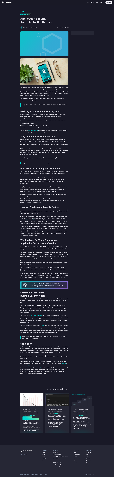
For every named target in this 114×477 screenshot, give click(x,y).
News (75, 458)
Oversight (44, 458)
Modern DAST (55, 452)
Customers (88, 452)
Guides (75, 456)
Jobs (87, 456)
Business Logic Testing (57, 466)
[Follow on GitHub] (27, 455)
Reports (75, 462)
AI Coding (56, 413)
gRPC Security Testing (57, 462)
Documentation (77, 454)
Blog (97, 2)
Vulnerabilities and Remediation (30, 418)
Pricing (92, 2)
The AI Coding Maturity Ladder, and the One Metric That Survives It (80, 411)
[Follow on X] (21, 455)
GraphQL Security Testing (58, 464)
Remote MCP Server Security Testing (60, 456)
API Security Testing (26, 14)
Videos (75, 460)
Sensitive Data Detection (57, 460)
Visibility (43, 454)
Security (88, 458)
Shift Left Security (27, 417)
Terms (41, 474)
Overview (44, 452)
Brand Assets (89, 462)
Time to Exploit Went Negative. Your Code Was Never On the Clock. (30, 411)
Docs (88, 2)
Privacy (45, 474)
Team (87, 454)
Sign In (101, 2)
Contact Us (88, 460)
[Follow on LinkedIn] (24, 455)
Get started (108, 2)
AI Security (32, 415)
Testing (43, 456)
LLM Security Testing (57, 458)
